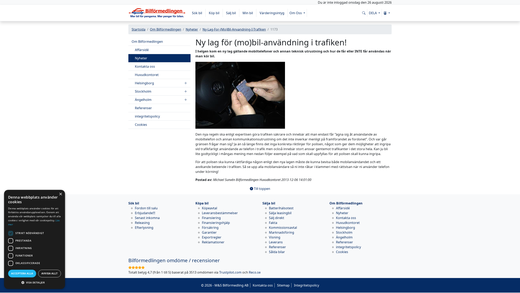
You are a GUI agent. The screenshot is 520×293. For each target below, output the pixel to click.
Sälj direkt (276, 218)
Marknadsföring (281, 232)
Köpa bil (202, 203)
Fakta (273, 222)
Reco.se (255, 272)
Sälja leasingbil (280, 213)
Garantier (209, 232)
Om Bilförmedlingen (165, 29)
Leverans (276, 242)
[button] (387, 13)
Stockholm (143, 91)
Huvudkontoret (147, 75)
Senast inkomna (147, 218)
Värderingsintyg (272, 13)
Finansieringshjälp (216, 222)
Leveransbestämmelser (220, 213)
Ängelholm (143, 99)
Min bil (248, 13)
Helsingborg (144, 83)
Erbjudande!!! (145, 213)
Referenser (143, 108)
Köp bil (214, 13)
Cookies (141, 124)
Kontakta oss (145, 66)
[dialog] (34, 239)
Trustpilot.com (230, 272)
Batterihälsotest (281, 208)
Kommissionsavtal (283, 227)
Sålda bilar (277, 252)
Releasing (142, 222)
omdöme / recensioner (174, 260)
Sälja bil (268, 203)
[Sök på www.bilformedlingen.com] (364, 13)
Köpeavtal (209, 208)
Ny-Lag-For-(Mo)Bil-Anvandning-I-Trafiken (234, 29)
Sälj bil (231, 13)
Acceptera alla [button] (22, 273)
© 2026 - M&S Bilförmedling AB (224, 285)
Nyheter (192, 29)
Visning (274, 237)
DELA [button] (373, 13)
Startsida (138, 29)
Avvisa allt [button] (49, 273)
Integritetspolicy (306, 285)
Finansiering (211, 218)
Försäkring (210, 227)
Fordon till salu (146, 208)
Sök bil (197, 13)
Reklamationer (213, 242)
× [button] (60, 194)
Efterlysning (144, 227)
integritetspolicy (147, 116)
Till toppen (261, 188)
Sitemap (283, 285)
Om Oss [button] (296, 13)
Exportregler (211, 237)
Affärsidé (142, 50)
